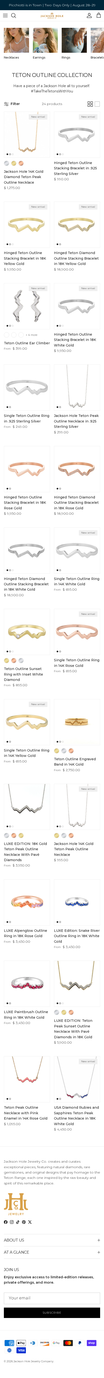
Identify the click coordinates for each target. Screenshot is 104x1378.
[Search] (16, 15)
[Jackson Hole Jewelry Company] (52, 16)
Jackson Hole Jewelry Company (33, 1361)
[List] (97, 104)
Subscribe (52, 1312)
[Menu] (5, 15)
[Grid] (90, 104)
